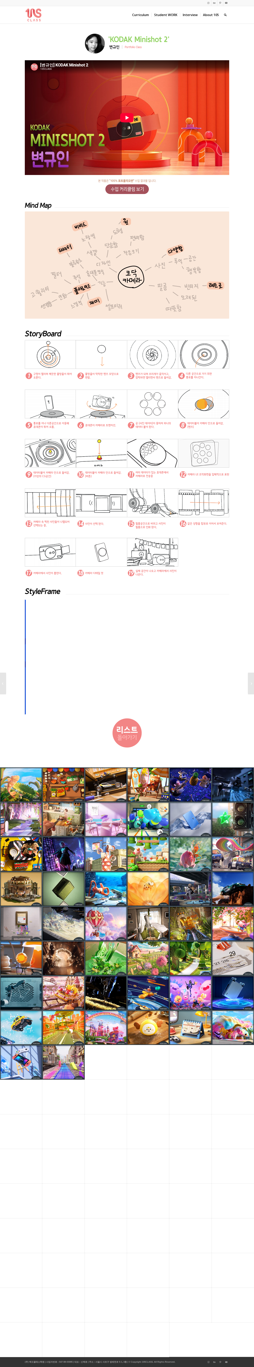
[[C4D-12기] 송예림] (3, 683)
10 (138, 709)
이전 (34, 657)
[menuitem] (140, 15)
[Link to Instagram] (208, 3)
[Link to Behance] (214, 3)
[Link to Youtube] (226, 3)
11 (141, 709)
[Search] (225, 15)
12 (144, 709)
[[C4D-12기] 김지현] (251, 683)
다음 (220, 657)
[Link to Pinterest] (220, 3)
